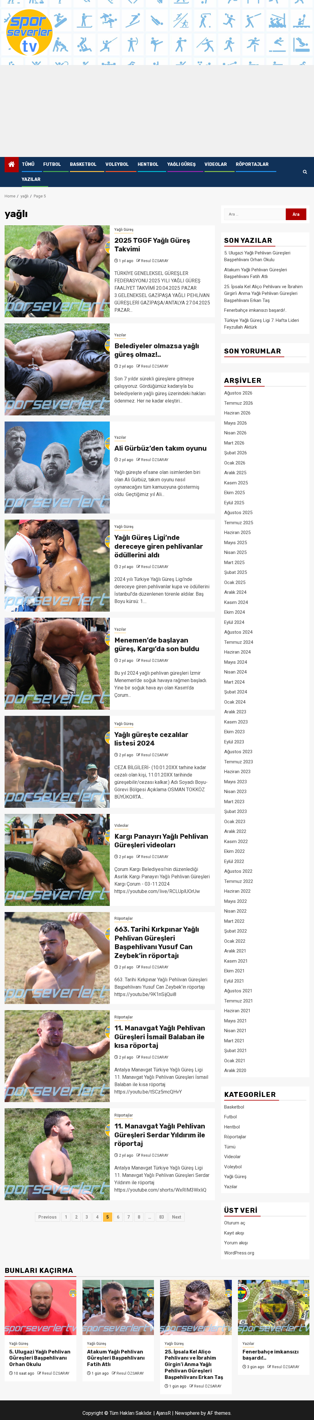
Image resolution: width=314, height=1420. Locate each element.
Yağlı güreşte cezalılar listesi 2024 (151, 739)
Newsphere (187, 1413)
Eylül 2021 (234, 981)
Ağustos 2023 (238, 751)
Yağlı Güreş (181, 164)
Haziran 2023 (237, 771)
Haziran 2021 (237, 1010)
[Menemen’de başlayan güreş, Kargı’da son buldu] (57, 664)
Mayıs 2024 (235, 662)
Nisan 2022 (235, 911)
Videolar (216, 164)
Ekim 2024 (234, 612)
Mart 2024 (234, 682)
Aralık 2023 (235, 712)
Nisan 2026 (235, 433)
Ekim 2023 (234, 732)
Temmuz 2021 (238, 1001)
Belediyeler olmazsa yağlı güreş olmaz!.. (156, 350)
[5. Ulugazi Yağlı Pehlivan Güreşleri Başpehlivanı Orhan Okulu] (40, 1307)
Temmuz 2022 (238, 881)
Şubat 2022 (235, 931)
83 (161, 1217)
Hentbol (148, 164)
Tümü (28, 164)
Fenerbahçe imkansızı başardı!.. (255, 310)
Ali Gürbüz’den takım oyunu (160, 448)
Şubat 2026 (235, 453)
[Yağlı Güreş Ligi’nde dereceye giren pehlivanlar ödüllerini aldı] (57, 566)
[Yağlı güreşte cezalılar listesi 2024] (57, 762)
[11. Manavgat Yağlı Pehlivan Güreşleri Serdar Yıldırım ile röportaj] (57, 1154)
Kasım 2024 (236, 602)
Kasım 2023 (236, 722)
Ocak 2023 (234, 821)
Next (176, 1217)
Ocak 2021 (234, 1060)
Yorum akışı (236, 1243)
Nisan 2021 (235, 1030)
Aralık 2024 (235, 592)
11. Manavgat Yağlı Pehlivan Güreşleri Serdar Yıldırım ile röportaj (159, 1135)
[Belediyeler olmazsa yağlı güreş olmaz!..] (57, 369)
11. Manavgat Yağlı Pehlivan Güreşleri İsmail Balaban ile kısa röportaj (159, 1037)
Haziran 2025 (237, 532)
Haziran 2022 (237, 891)
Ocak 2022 (234, 941)
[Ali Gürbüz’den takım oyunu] (57, 467)
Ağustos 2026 (238, 393)
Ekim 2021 (234, 971)
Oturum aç (234, 1223)
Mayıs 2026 (235, 423)
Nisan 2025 (235, 552)
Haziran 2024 (237, 652)
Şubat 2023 (235, 811)
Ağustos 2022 (238, 871)
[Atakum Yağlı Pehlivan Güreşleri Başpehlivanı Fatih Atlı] (118, 1307)
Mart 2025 (234, 562)
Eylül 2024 (234, 622)
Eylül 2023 (234, 742)
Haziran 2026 (237, 413)
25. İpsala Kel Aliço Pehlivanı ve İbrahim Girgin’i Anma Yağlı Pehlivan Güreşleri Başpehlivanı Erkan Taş (263, 293)
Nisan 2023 (235, 791)
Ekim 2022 (234, 851)
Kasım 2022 (236, 841)
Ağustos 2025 (238, 512)
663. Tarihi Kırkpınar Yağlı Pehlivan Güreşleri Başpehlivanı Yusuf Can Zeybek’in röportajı (156, 942)
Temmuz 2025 (238, 522)
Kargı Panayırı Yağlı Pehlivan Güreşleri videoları (161, 840)
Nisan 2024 (235, 672)
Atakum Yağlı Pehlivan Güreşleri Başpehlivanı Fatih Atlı (116, 1358)
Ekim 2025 (234, 492)
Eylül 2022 (234, 861)
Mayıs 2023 (235, 781)
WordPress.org (239, 1253)
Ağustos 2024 (238, 632)
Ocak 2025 (234, 582)
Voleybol (117, 164)
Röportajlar (252, 164)
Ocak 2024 (234, 702)
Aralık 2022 (235, 831)
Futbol (52, 164)
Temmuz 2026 (238, 403)
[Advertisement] (157, 111)
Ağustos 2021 (238, 991)
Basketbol (83, 164)
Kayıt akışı (234, 1233)
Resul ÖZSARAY (154, 261)
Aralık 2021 (235, 951)
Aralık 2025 (235, 472)
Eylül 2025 (234, 503)
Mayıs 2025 (235, 542)
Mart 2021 (234, 1041)
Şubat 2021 (235, 1050)
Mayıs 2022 (235, 901)
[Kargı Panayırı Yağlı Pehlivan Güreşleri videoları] (57, 860)
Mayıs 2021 (235, 1021)
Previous (47, 1217)
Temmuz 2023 (238, 762)
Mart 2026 (234, 443)
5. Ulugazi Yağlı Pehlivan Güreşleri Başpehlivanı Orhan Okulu (40, 1358)
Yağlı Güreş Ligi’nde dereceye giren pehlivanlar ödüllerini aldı (158, 546)
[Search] (305, 172)
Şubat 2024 (235, 692)
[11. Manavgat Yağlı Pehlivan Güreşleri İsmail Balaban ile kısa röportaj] (57, 1056)
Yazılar (31, 179)
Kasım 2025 (236, 483)
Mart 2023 (234, 801)
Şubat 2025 (235, 572)
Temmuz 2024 (238, 642)
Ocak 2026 (234, 463)
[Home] (11, 165)
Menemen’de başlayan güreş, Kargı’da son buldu (156, 644)
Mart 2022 (234, 921)
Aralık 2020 (235, 1070)
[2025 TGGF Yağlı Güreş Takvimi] (57, 271)
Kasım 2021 (236, 961)
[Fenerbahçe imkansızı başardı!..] (274, 1307)
